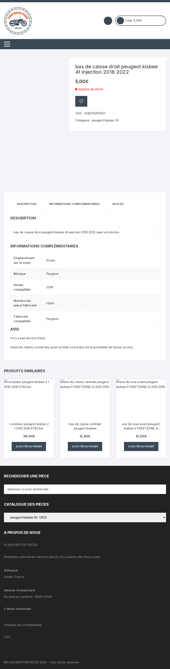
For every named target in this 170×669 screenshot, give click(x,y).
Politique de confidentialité (23, 625)
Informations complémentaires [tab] (74, 203)
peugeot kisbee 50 (105, 120)
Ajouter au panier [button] (29, 446)
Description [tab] (26, 203)
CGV (7, 637)
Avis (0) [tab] (118, 203)
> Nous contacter (18, 609)
